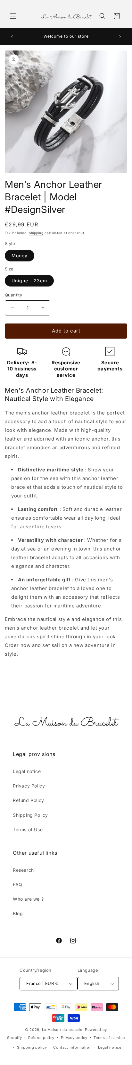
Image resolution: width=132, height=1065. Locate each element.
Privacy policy (74, 1037)
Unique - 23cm (29, 280)
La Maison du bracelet (63, 1029)
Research (23, 870)
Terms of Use (28, 829)
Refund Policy (28, 800)
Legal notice (27, 771)
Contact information (72, 1047)
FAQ (17, 884)
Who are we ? (28, 899)
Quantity (13, 294)
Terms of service (109, 1037)
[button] (13, 16)
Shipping (36, 233)
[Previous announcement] (12, 37)
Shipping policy (32, 1047)
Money (20, 255)
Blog (18, 913)
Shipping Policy (30, 815)
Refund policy (41, 1037)
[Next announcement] (120, 37)
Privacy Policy (29, 785)
